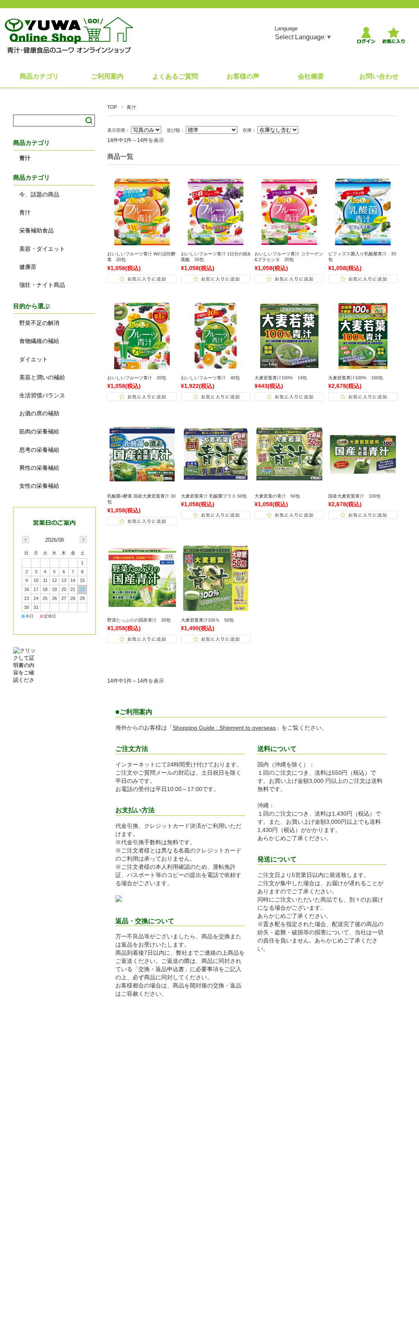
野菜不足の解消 (39, 323)
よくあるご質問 (175, 76)
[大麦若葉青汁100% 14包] (289, 366)
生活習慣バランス (42, 395)
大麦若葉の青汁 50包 (277, 496)
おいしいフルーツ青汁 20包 (136, 377)
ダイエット (33, 359)
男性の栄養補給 (39, 467)
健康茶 (27, 267)
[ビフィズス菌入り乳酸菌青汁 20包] (363, 242)
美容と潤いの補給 (42, 377)
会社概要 (311, 76)
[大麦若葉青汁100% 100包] (363, 366)
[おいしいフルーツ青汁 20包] (142, 366)
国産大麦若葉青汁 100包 (354, 496)
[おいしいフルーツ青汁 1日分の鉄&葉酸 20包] (215, 242)
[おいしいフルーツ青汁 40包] (215, 366)
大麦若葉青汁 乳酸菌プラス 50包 (214, 496)
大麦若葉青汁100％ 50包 (207, 620)
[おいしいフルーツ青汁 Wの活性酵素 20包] (142, 242)
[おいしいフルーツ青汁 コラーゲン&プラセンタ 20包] (289, 242)
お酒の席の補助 (39, 413)
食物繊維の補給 (39, 341)
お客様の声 (243, 76)
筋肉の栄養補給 (39, 431)
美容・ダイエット (42, 249)
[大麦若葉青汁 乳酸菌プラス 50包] (215, 484)
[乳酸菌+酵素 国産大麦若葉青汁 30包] (142, 484)
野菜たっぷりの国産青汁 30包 (139, 620)
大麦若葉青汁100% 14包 (281, 377)
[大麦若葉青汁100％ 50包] (215, 608)
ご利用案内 (107, 76)
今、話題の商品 (39, 194)
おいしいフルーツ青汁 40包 (210, 377)
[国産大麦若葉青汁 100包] (363, 484)
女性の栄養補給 (39, 485)
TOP (112, 107)
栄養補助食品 (36, 230)
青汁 (25, 158)
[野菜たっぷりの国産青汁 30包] (142, 608)
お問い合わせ (379, 76)
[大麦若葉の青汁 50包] (289, 484)
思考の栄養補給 (39, 449)
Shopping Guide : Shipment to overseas (224, 727)
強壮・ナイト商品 (42, 285)
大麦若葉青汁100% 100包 (355, 377)
